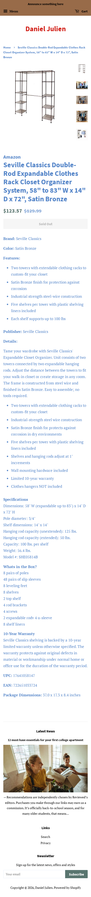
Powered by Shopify (67, 887)
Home (7, 47)
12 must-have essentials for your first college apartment (45, 740)
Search (45, 837)
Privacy (46, 843)
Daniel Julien (45, 29)
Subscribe (76, 874)
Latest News (45, 731)
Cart (84, 11)
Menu (13, 11)
